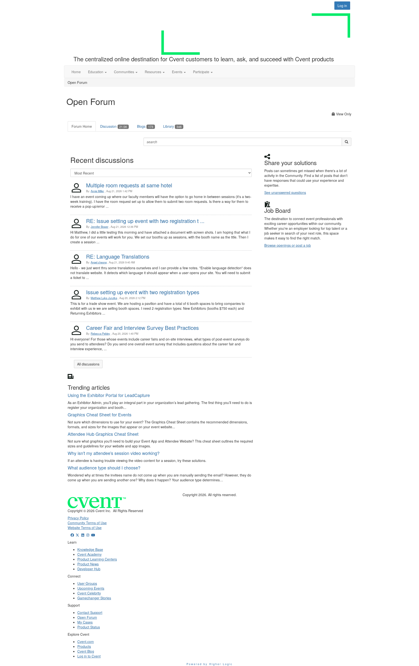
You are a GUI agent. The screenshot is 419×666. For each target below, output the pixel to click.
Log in (342, 5)
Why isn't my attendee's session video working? (114, 453)
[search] (346, 142)
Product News (88, 564)
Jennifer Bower (99, 227)
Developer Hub (88, 568)
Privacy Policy (78, 517)
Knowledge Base (90, 549)
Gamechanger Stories (94, 597)
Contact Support (89, 612)
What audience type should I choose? (104, 467)
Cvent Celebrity (89, 593)
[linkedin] (83, 534)
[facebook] (72, 534)
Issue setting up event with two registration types (142, 292)
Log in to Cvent (89, 656)
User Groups (87, 583)
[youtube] (93, 534)
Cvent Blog (85, 651)
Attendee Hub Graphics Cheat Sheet (103, 434)
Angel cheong (99, 262)
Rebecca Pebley (100, 333)
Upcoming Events (90, 588)
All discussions (88, 364)
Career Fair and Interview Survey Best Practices (142, 327)
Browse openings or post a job (287, 245)
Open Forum (87, 617)
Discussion (113, 126)
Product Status (88, 627)
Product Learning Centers (97, 559)
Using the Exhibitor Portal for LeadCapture (109, 395)
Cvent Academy (89, 554)
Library (172, 126)
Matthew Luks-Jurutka (104, 298)
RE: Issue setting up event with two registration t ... (145, 220)
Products (84, 646)
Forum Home (82, 126)
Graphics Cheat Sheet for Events (99, 414)
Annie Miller (97, 191)
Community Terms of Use (87, 522)
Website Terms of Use (85, 527)
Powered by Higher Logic (209, 664)
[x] (77, 534)
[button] (97, 72)
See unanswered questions (285, 192)
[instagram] (88, 534)
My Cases (85, 622)
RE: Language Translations (117, 256)
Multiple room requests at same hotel (129, 185)
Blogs (145, 126)
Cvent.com (85, 641)
